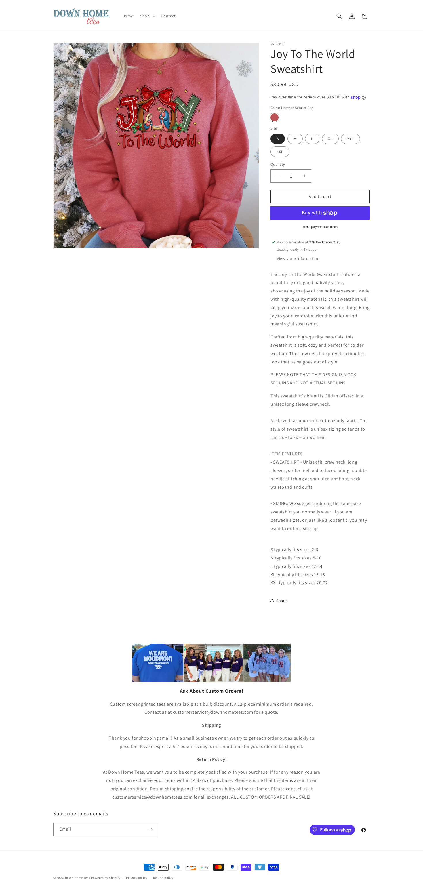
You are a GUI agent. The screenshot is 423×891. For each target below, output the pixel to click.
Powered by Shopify (106, 878)
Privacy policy (136, 878)
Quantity (277, 164)
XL (330, 138)
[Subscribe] (150, 829)
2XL (350, 138)
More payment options (320, 226)
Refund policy (163, 878)
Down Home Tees (77, 878)
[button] (147, 16)
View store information (298, 258)
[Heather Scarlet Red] (274, 117)
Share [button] (281, 600)
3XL (280, 151)
